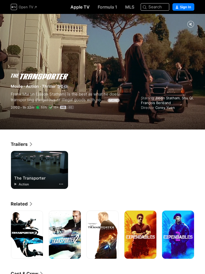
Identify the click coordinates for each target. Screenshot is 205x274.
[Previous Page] (5, 234)
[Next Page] (199, 234)
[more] (61, 184)
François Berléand (156, 103)
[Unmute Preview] (190, 24)
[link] (22, 144)
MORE (113, 100)
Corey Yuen (165, 107)
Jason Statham (167, 98)
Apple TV (80, 7)
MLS (129, 7)
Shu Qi (187, 98)
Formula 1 (107, 7)
